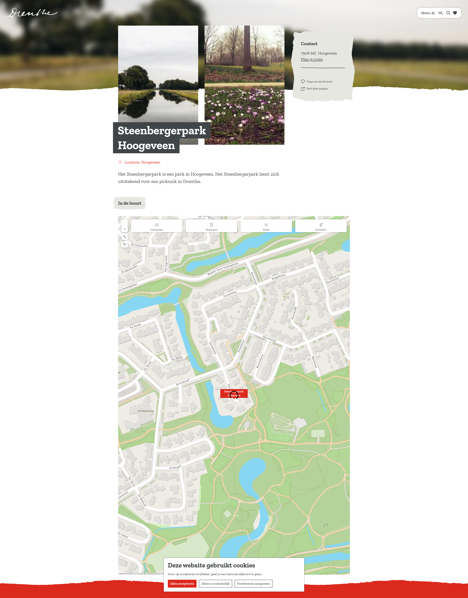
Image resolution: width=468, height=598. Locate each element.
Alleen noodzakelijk (215, 584)
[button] (234, 395)
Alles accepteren (182, 584)
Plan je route (312, 59)
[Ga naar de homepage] (32, 12)
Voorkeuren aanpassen (253, 584)
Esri (134, 574)
